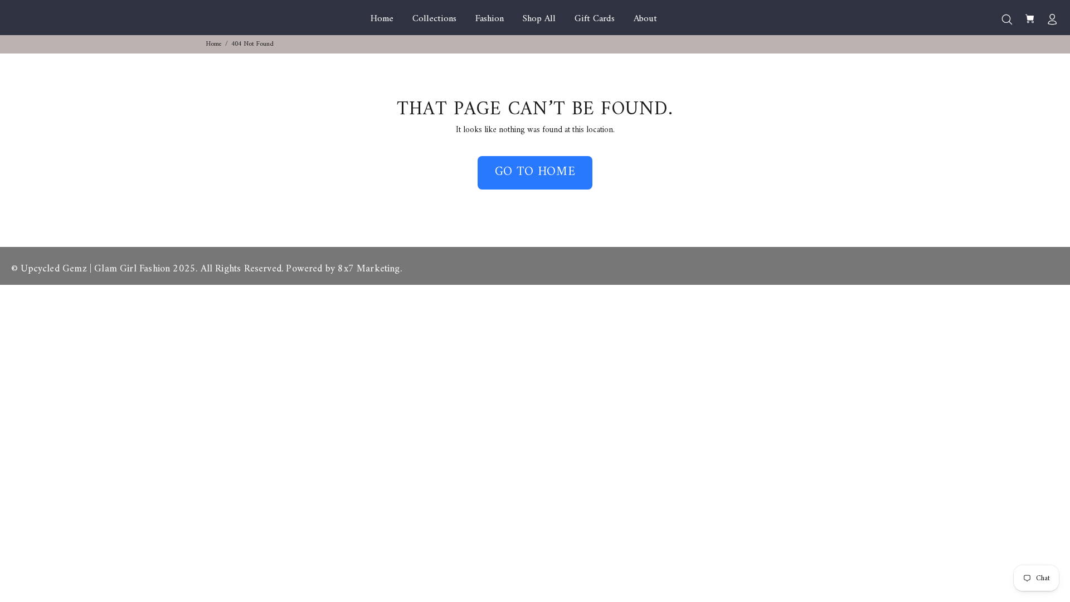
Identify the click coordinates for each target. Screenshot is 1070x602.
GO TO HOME (535, 172)
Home (214, 44)
